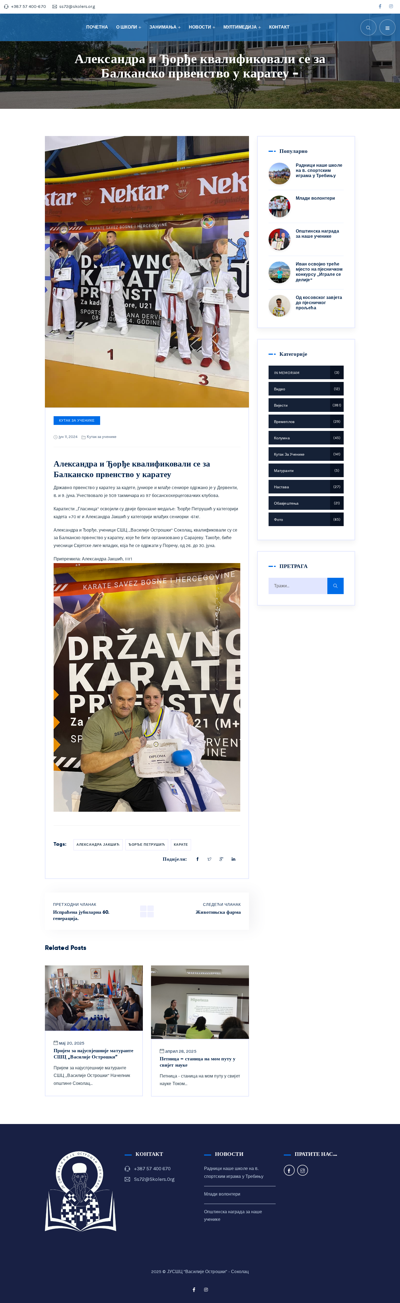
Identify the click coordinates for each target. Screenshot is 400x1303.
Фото (306, 519)
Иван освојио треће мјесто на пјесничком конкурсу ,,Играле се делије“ (319, 271)
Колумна (306, 438)
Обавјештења (306, 503)
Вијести (307, 405)
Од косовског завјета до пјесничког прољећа (319, 302)
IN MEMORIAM (306, 372)
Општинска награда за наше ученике (317, 234)
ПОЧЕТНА (97, 27)
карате (181, 845)
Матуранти (306, 470)
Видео (306, 389)
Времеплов (306, 421)
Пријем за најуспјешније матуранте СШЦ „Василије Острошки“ (93, 1053)
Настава (306, 487)
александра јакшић (98, 845)
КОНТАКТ (279, 27)
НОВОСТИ (200, 27)
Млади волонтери (315, 198)
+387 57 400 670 (152, 1169)
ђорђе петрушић (146, 845)
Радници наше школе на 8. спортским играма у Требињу (319, 170)
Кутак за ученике (77, 420)
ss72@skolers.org (154, 1179)
